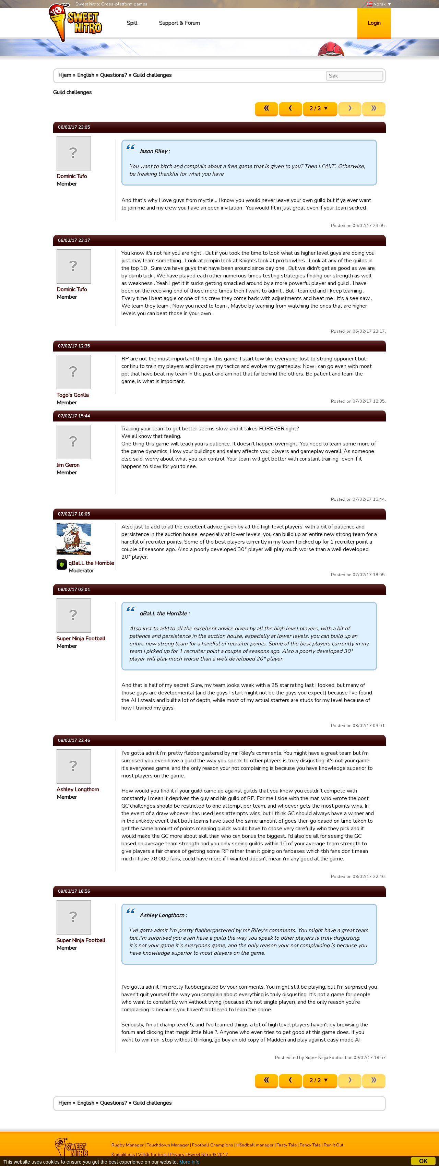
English (85, 75)
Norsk (378, 4)
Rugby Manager (127, 1145)
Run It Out (333, 1145)
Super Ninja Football (81, 638)
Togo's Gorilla (73, 395)
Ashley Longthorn (78, 789)
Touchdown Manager (168, 1145)
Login (374, 23)
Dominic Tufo (72, 176)
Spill (132, 23)
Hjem (64, 75)
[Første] (266, 109)
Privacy (177, 1155)
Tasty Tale (287, 1145)
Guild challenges (152, 75)
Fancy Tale (310, 1145)
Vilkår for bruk (152, 1155)
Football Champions (212, 1145)
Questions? (113, 75)
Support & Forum (179, 23)
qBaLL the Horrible (91, 563)
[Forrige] (290, 109)
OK (423, 1161)
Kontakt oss (123, 1155)
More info (189, 1161)
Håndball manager (255, 1145)
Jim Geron (68, 465)
